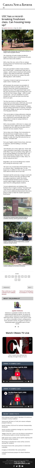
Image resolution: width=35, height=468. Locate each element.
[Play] (4, 381)
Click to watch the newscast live (17, 355)
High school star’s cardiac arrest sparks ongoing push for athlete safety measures (17, 438)
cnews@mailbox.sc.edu (22, 463)
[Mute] (28, 381)
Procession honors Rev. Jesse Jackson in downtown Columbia (16, 446)
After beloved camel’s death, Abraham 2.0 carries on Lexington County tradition (17, 418)
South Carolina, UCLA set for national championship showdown (17, 426)
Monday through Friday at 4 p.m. (17, 356)
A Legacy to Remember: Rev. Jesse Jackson (14, 450)
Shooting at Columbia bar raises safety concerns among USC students (16, 442)
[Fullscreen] (31, 381)
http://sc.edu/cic (19, 462)
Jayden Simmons (8, 28)
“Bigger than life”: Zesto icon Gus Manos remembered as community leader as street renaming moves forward (17, 434)
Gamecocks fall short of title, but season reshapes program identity (16, 422)
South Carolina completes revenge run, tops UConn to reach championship (17, 430)
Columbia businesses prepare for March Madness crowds (16, 453)
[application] (17, 374)
